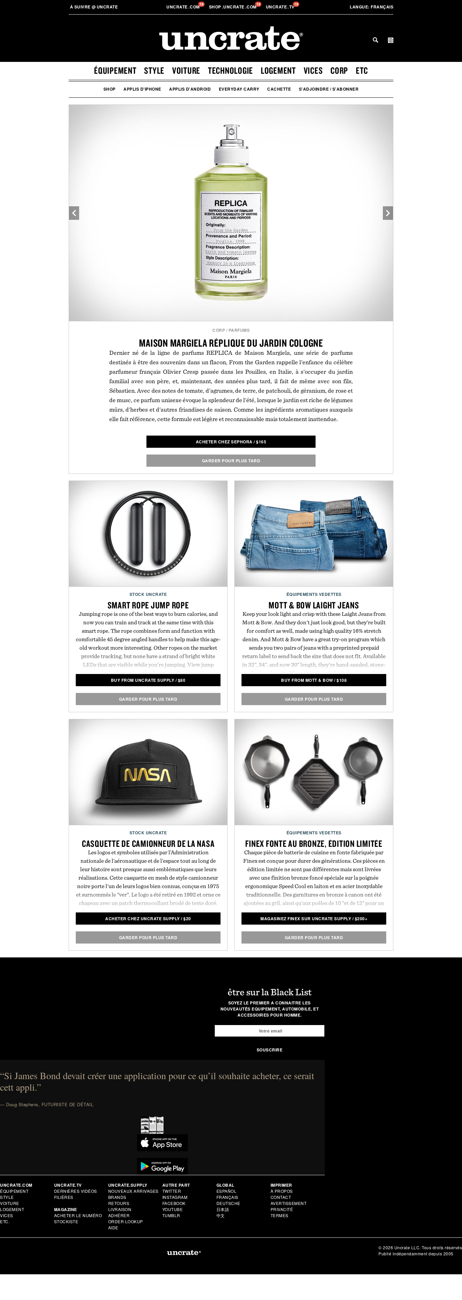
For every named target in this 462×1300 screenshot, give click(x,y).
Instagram (175, 1197)
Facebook (174, 1203)
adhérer (119, 1215)
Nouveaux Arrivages (133, 1191)
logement (278, 70)
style (154, 70)
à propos (282, 1191)
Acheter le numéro (78, 1215)
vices (313, 70)
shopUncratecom (233, 7)
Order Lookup (125, 1221)
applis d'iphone (142, 89)
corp (339, 70)
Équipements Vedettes (314, 594)
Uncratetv (281, 7)
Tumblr (171, 1215)
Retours (119, 1203)
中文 (220, 1215)
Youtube (172, 1209)
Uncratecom (183, 7)
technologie (230, 70)
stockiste (66, 1221)
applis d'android (190, 89)
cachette (279, 89)
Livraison (120, 1209)
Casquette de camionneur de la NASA (148, 843)
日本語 (222, 1209)
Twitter (171, 1191)
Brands (117, 1197)
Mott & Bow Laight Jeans (314, 605)
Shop (109, 89)
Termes (279, 1215)
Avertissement (289, 1203)
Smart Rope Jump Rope (148, 605)
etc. (4, 1221)
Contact (281, 1197)
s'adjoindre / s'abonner (329, 89)
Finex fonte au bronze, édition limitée (314, 843)
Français (371, 7)
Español (226, 1191)
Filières (64, 1197)
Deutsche (228, 1203)
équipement (115, 70)
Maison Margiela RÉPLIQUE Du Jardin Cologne (231, 342)
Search (375, 40)
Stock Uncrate (148, 594)
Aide (113, 1227)
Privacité (282, 1209)
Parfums (239, 330)
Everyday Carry (239, 89)
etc (362, 70)
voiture (186, 70)
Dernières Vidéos (75, 1191)
